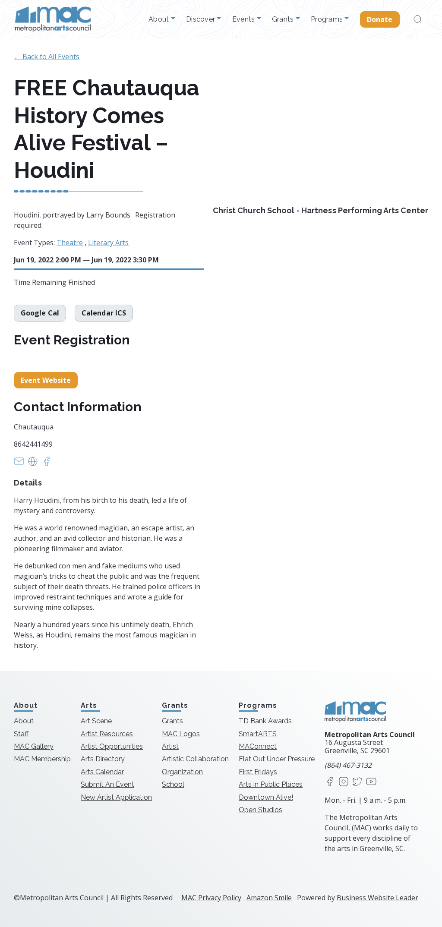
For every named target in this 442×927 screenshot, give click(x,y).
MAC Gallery (34, 746)
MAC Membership (42, 759)
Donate (380, 19)
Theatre (70, 242)
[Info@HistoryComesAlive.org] (19, 464)
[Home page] (53, 19)
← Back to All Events (46, 56)
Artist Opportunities (112, 746)
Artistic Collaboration (195, 759)
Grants (284, 19)
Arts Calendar (102, 772)
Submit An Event (107, 784)
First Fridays (258, 772)
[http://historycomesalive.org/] (33, 464)
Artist (170, 746)
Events (244, 19)
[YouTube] (371, 782)
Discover (201, 19)
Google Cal (40, 313)
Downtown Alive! (266, 797)
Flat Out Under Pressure (277, 759)
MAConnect (258, 746)
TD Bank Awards (265, 721)
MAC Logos (181, 734)
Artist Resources (107, 734)
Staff (21, 734)
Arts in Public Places (271, 784)
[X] (357, 782)
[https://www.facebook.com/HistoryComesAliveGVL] (46, 464)
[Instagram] (343, 782)
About (159, 19)
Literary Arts (108, 242)
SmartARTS (258, 734)
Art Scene (96, 721)
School (173, 784)
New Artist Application (116, 797)
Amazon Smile (269, 897)
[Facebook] (330, 782)
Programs (327, 19)
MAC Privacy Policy (211, 897)
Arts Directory (103, 759)
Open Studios (260, 810)
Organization (182, 772)
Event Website (46, 380)
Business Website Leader (377, 897)
